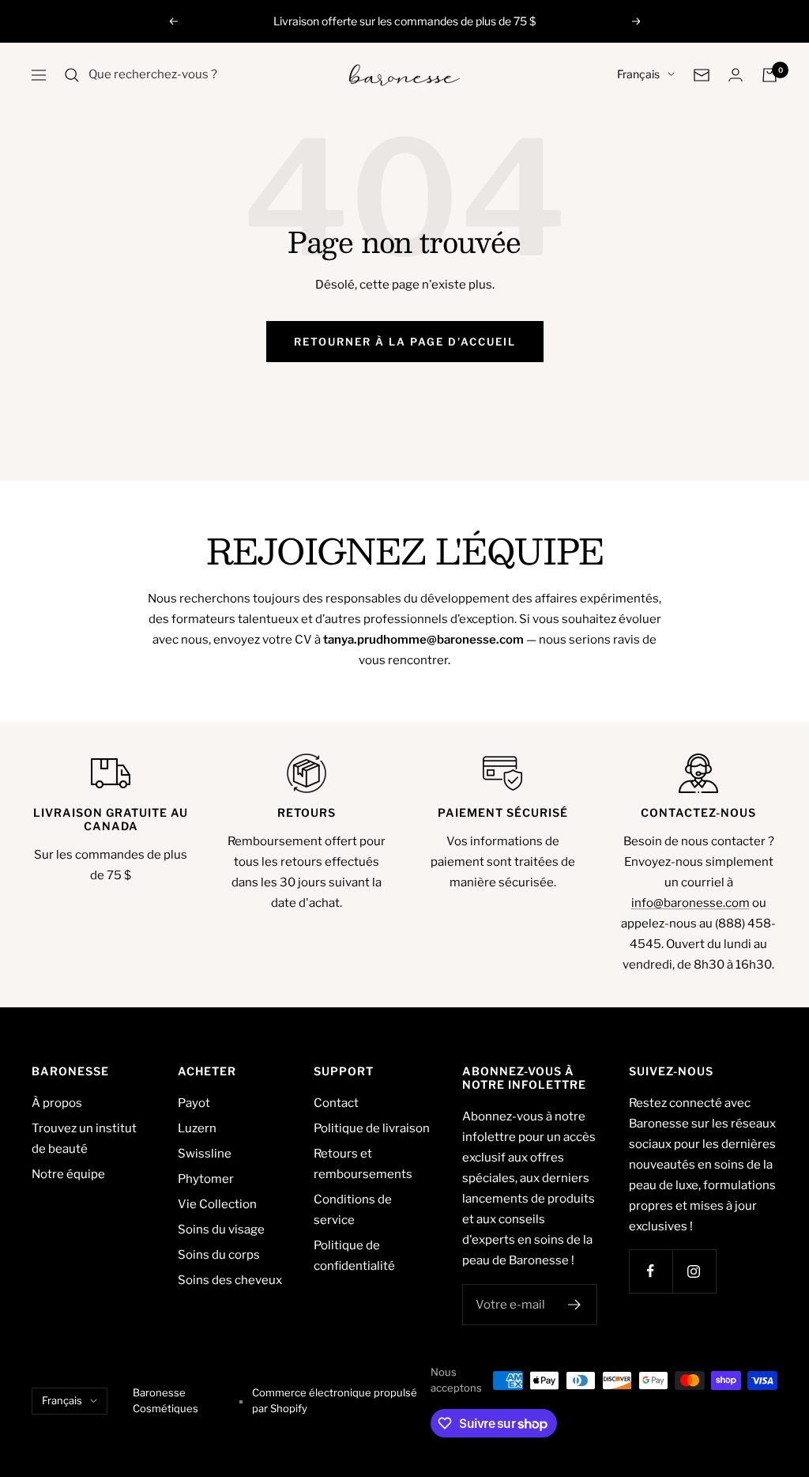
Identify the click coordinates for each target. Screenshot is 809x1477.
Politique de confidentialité (354, 1255)
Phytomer (206, 1179)
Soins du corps (219, 1255)
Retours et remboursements (363, 1163)
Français (638, 74)
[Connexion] (735, 74)
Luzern (197, 1128)
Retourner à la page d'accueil (405, 341)
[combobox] (206, 75)
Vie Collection (217, 1204)
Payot (194, 1103)
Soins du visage (221, 1229)
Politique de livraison (372, 1128)
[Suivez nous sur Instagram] (694, 1271)
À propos (57, 1103)
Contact (336, 1103)
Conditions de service (353, 1209)
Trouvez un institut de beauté (84, 1138)
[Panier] (769, 75)
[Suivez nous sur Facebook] (650, 1271)
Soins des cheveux (230, 1280)
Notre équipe (68, 1174)
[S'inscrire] (574, 1304)
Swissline (204, 1153)
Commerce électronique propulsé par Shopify (334, 1400)
